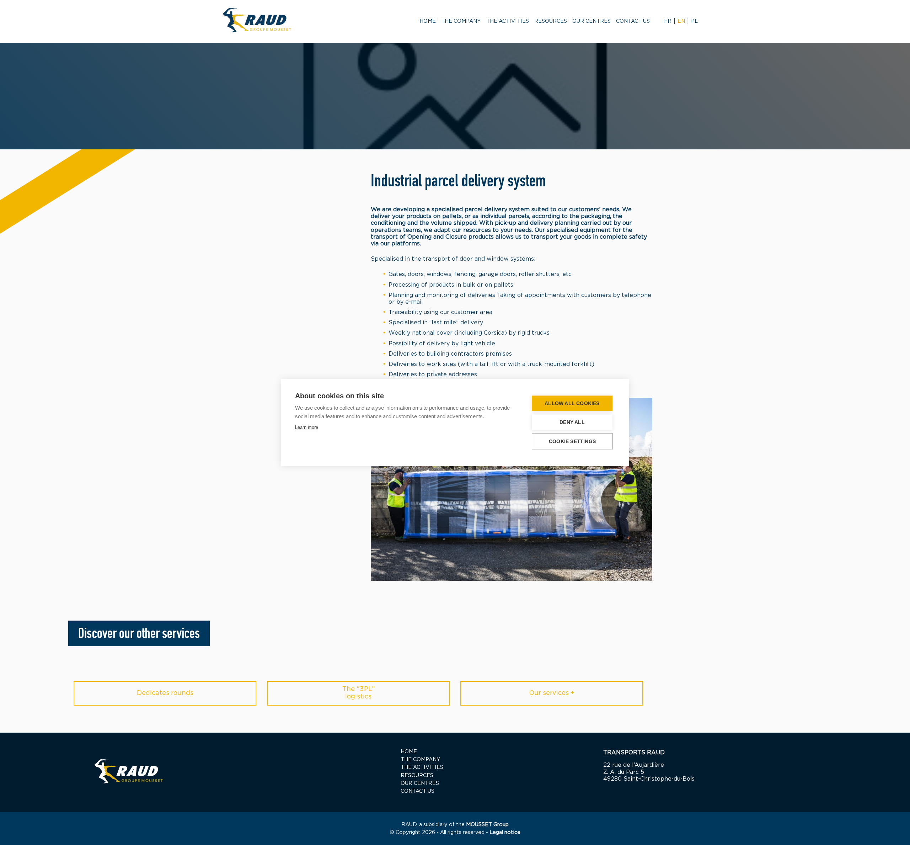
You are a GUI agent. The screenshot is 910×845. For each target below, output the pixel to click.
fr (667, 21)
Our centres (591, 21)
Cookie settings (572, 441)
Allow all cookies (572, 403)
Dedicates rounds (165, 693)
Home (427, 21)
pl (694, 21)
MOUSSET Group (487, 824)
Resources (550, 21)
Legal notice (504, 832)
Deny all (572, 422)
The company (461, 21)
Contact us (633, 21)
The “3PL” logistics (358, 693)
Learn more (306, 427)
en (681, 21)
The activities (507, 21)
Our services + (551, 693)
